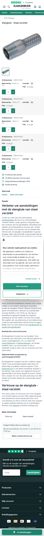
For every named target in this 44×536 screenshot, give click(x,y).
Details (4, 195)
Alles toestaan (22, 286)
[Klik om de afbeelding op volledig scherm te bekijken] (22, 46)
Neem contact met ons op (22, 436)
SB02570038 (18, 118)
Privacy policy (31, 527)
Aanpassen (20, 294)
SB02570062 (18, 80)
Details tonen (31, 279)
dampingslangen (24, 343)
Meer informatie (16, 195)
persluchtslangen (8, 343)
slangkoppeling (8, 220)
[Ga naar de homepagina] (22, 7)
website (16, 405)
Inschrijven (33, 472)
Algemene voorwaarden (16, 527)
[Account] (35, 6)
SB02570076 (18, 99)
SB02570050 (18, 155)
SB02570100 (18, 137)
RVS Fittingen (9, 18)
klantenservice (7, 369)
